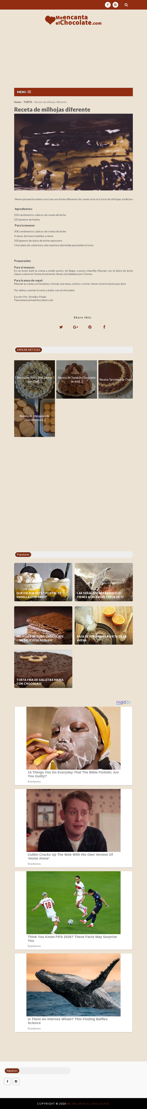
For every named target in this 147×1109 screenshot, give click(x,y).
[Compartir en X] (61, 327)
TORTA (28, 102)
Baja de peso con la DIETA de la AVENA (102, 638)
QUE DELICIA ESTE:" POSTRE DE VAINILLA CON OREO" (38, 595)
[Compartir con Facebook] (104, 327)
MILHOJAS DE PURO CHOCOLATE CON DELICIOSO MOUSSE (40, 638)
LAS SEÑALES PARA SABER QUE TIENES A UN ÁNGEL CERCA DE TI (100, 595)
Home (17, 102)
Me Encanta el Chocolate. (88, 1103)
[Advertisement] (73, 59)
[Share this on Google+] (76, 327)
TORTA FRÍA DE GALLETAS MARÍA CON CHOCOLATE (39, 681)
